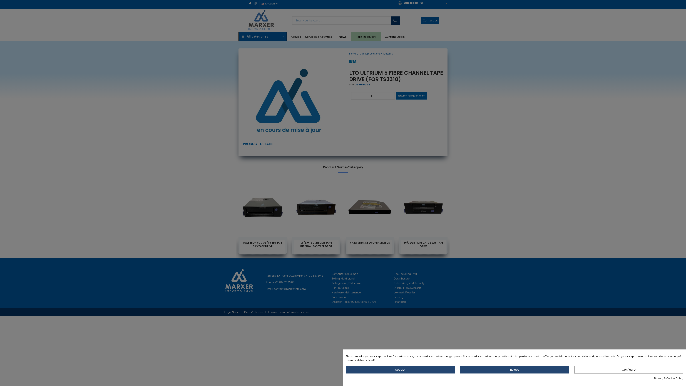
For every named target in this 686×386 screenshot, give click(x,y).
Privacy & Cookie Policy (668, 378)
